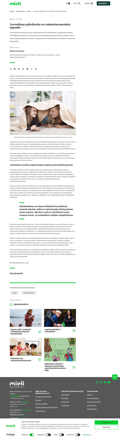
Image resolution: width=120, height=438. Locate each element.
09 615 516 (25, 402)
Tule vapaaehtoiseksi (94, 402)
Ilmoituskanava (41, 411)
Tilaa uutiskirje (92, 409)
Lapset (14, 292)
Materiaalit (64, 398)
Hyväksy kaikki (106, 422)
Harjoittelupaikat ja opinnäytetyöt (47, 407)
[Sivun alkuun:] (114, 377)
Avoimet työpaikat (42, 404)
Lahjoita (89, 395)
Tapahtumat (65, 405)
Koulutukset (65, 402)
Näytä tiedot (86, 434)
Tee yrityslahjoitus (93, 398)
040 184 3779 (26, 410)
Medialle (38, 400)
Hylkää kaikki (106, 427)
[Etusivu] (16, 3)
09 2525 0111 (23, 418)
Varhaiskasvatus (29, 292)
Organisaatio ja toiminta (43, 396)
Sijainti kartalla (15, 396)
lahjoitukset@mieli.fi (17, 414)
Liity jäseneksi (91, 405)
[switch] (48, 434)
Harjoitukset (65, 395)
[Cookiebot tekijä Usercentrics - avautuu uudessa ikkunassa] (10, 435)
